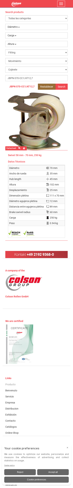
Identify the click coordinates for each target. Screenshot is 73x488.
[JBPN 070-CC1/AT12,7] (36, 121)
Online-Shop (12, 432)
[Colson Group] (24, 282)
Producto (10, 384)
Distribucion (11, 408)
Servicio (9, 396)
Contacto (10, 420)
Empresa (10, 402)
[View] (36, 344)
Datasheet (11, 148)
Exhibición (10, 414)
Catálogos (11, 426)
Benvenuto (11, 390)
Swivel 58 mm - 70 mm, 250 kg (24, 155)
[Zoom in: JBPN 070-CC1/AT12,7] (19, 148)
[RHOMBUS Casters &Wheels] (16, 3)
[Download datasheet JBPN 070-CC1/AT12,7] (24, 148)
